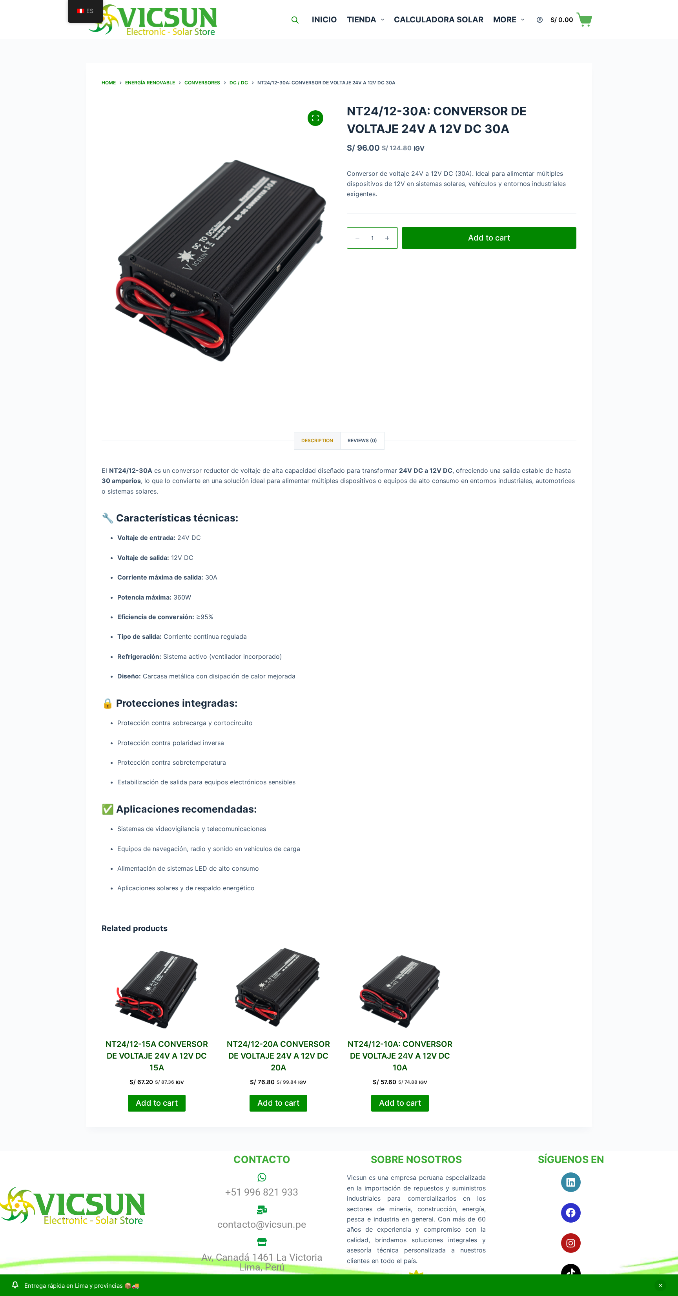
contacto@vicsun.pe (261, 1224)
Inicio (324, 19)
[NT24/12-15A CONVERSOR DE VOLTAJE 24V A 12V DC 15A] (156, 987)
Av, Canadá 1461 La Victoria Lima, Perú (262, 1262)
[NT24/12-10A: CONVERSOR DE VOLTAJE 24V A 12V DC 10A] (400, 987)
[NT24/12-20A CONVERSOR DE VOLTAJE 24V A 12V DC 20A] (278, 987)
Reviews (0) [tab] (362, 440)
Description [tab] (317, 440)
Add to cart (489, 237)
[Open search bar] (295, 19)
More (504, 19)
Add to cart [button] (157, 1103)
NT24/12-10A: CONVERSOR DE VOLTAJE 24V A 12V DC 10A (400, 1055)
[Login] (540, 20)
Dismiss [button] (660, 1285)
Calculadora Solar (438, 19)
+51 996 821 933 (261, 1192)
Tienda (361, 19)
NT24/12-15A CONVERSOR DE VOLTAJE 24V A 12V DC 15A (157, 1055)
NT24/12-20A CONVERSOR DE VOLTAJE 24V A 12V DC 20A (278, 1055)
